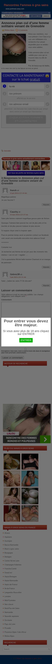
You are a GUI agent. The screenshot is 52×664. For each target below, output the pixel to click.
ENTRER (26, 340)
